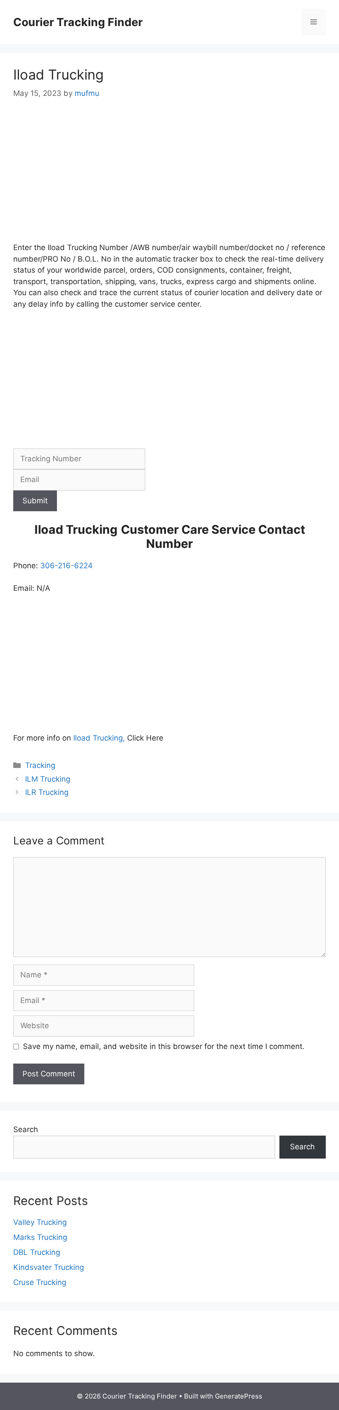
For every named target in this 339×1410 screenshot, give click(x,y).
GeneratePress (238, 1396)
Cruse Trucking (39, 1282)
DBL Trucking (36, 1252)
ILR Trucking (46, 792)
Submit (35, 500)
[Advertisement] (169, 177)
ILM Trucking (47, 779)
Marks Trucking (40, 1237)
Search (25, 1129)
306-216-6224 (66, 565)
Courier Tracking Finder (78, 22)
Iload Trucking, (99, 738)
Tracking (40, 765)
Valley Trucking (40, 1222)
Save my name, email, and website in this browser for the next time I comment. (164, 1046)
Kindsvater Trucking (48, 1267)
